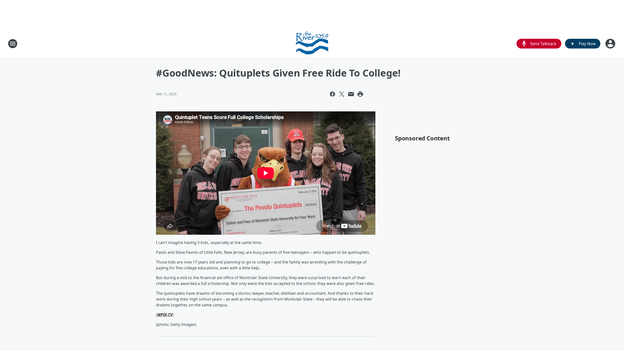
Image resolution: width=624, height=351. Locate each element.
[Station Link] (312, 43)
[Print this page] (360, 94)
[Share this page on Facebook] (332, 94)
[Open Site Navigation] (13, 44)
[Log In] (610, 44)
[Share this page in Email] (351, 94)
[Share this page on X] (341, 94)
